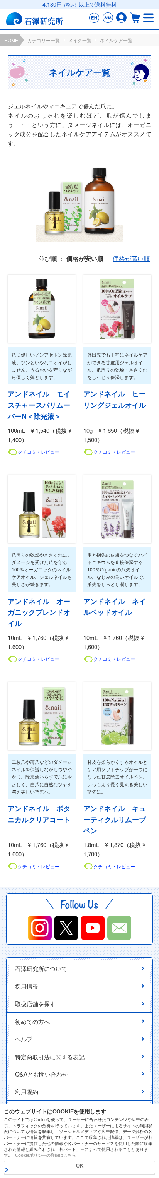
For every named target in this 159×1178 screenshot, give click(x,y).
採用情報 (26, 986)
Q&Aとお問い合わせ (41, 1074)
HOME (11, 40)
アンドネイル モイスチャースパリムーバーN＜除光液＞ (39, 405)
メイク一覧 (79, 40)
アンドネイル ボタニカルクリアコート (39, 814)
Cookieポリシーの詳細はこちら (45, 1155)
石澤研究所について (41, 968)
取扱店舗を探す (35, 1003)
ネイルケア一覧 (116, 40)
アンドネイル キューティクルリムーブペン (114, 819)
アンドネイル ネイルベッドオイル (114, 606)
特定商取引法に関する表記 (50, 1056)
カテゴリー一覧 (43, 40)
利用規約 (26, 1091)
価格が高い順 (131, 258)
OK (79, 1166)
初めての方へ (32, 1021)
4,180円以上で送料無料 (79, 4)
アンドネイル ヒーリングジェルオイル (114, 399)
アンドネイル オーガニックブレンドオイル (39, 612)
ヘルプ (23, 1038)
